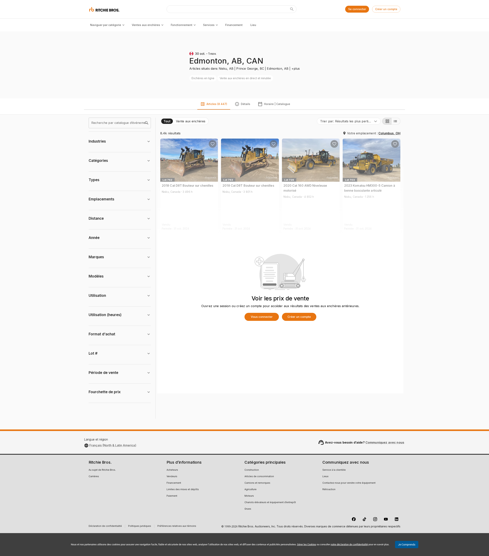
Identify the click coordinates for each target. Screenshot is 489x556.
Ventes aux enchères (146, 25)
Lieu (253, 25)
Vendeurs (172, 476)
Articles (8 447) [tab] (216, 104)
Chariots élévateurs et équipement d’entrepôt (270, 502)
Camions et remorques (257, 483)
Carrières (94, 476)
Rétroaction (328, 489)
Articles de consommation (259, 476)
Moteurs (249, 496)
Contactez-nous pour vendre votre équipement (349, 483)
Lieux (325, 476)
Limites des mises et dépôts (183, 489)
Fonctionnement (181, 25)
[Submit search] (292, 9)
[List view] (395, 121)
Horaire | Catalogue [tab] (277, 104)
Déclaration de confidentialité (105, 527)
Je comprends (406, 544)
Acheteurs (172, 470)
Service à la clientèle (334, 470)
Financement (234, 25)
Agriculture (250, 489)
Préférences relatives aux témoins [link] (176, 526)
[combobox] (349, 121)
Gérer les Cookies (306, 544)
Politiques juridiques (139, 527)
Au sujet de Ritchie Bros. (102, 470)
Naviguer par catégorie (105, 25)
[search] (147, 123)
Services (209, 25)
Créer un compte (386, 9)
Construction (251, 470)
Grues (247, 509)
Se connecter (357, 9)
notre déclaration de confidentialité (349, 544)
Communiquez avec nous (384, 442)
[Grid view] (386, 121)
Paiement (172, 496)
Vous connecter (262, 317)
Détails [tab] (245, 104)
